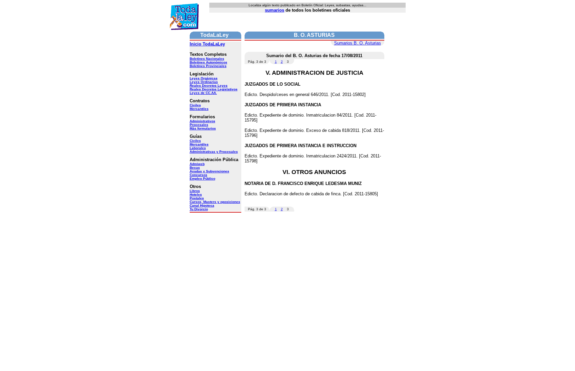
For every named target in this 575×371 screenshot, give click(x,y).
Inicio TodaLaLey (207, 44)
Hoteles (196, 194)
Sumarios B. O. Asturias (357, 43)
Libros (195, 191)
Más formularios (203, 128)
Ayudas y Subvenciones (209, 171)
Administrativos (202, 121)
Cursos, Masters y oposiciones (215, 202)
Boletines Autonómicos (208, 62)
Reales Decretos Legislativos (214, 89)
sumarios (274, 10)
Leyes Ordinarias (204, 82)
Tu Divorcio (199, 209)
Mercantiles (199, 109)
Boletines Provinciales (208, 66)
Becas (195, 167)
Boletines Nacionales (207, 58)
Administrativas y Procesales (214, 151)
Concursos (198, 175)
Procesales (199, 125)
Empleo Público (202, 178)
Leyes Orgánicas (204, 78)
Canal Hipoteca (202, 205)
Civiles (195, 105)
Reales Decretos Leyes (209, 85)
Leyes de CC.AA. (203, 93)
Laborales (198, 148)
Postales (197, 198)
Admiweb (197, 164)
